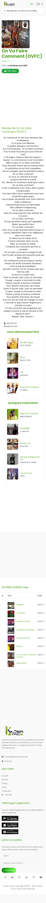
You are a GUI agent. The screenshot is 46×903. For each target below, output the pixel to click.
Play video (11, 71)
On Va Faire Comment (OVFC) (26, 655)
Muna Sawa (21, 663)
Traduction (6, 791)
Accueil (5, 776)
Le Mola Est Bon (23, 638)
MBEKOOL (6, 61)
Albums (5, 779)
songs (25, 587)
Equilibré (20, 604)
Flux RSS (8, 795)
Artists (4, 783)
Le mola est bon (23, 621)
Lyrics (4, 787)
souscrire (10, 870)
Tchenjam (21, 613)
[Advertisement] (23, 100)
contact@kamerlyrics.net (16, 757)
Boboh (19, 646)
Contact (8, 761)
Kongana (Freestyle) (26, 629)
